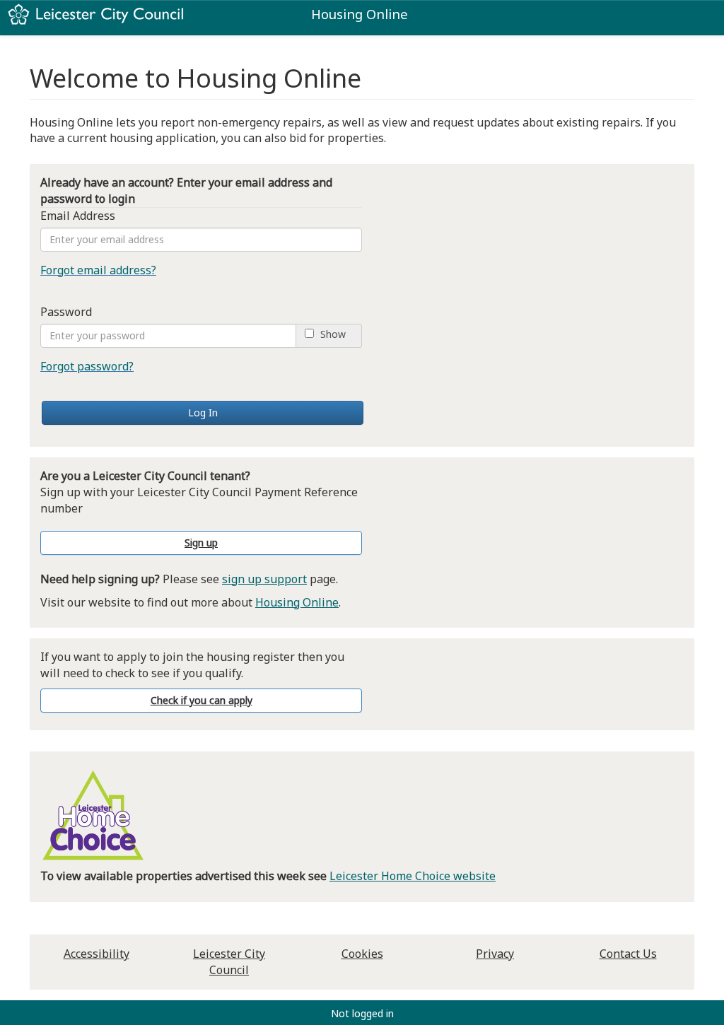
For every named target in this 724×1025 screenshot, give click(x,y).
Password (66, 312)
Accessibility (96, 953)
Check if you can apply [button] (201, 700)
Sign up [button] (201, 542)
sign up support (264, 579)
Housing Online (297, 602)
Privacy (495, 953)
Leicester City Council (229, 962)
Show (333, 334)
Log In (203, 412)
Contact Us (628, 953)
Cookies (362, 953)
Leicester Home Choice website (412, 876)
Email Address (77, 215)
